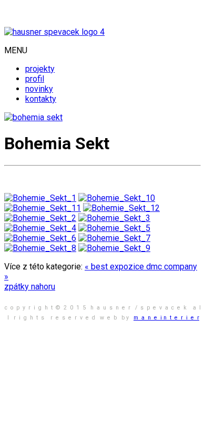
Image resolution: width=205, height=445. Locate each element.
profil (34, 79)
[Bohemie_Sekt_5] (114, 228)
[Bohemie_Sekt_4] (40, 228)
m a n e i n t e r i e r (166, 317)
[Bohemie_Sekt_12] (121, 208)
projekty (40, 69)
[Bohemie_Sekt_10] (116, 198)
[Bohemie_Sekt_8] (40, 248)
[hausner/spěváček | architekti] (54, 32)
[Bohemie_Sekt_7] (114, 238)
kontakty (40, 99)
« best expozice (115, 267)
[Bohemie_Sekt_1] (40, 198)
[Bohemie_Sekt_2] (40, 218)
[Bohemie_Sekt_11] (42, 208)
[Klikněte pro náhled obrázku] (33, 117)
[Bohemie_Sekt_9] (114, 248)
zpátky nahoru (29, 287)
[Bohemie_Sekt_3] (114, 218)
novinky (39, 89)
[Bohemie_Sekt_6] (40, 238)
